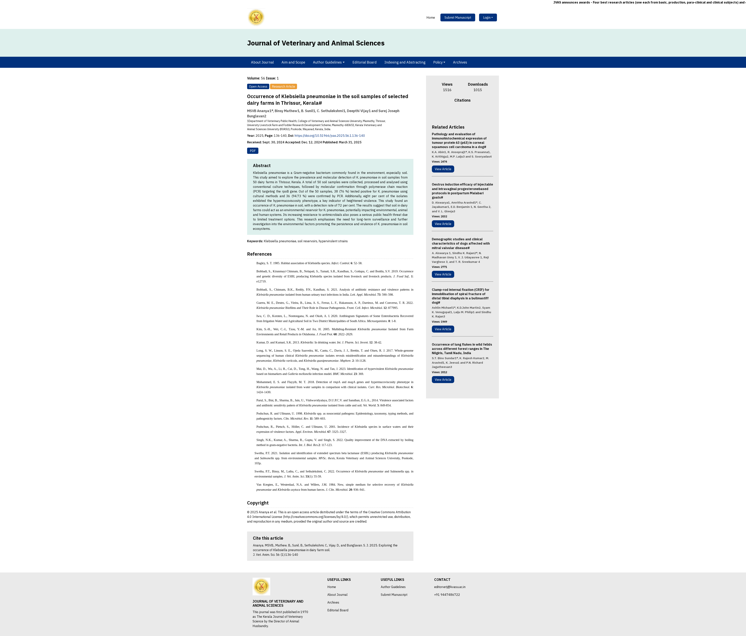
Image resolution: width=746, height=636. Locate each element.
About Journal (262, 62)
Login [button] (487, 17)
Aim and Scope (293, 62)
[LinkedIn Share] (470, 113)
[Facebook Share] (455, 113)
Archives (460, 62)
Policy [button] (438, 62)
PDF (253, 151)
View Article (443, 169)
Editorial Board (364, 62)
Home (430, 17)
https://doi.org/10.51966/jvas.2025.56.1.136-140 (330, 136)
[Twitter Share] (460, 113)
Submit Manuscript (457, 17)
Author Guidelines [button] (327, 62)
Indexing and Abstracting (404, 62)
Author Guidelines (393, 587)
